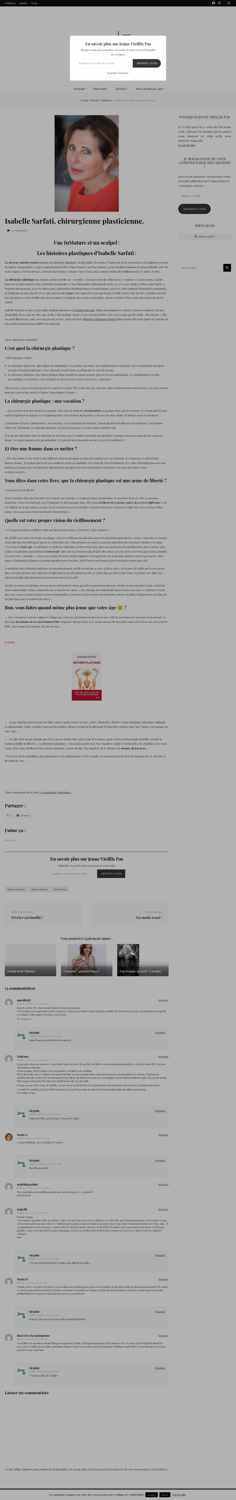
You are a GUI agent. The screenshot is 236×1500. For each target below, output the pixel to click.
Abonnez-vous (147, 63)
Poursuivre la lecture (118, 73)
